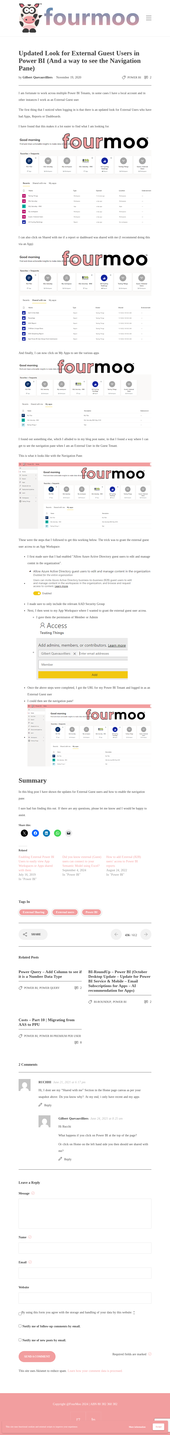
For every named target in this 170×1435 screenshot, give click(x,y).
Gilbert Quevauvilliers (38, 77)
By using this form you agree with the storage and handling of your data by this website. (78, 1312)
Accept (158, 1426)
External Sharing (33, 912)
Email (23, 1262)
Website (24, 1287)
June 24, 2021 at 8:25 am (106, 1118)
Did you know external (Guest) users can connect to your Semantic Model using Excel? (81, 861)
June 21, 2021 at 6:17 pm (69, 1082)
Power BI (134, 77)
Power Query (49, 988)
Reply (48, 1105)
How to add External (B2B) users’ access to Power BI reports (123, 861)
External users (65, 912)
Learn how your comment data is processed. (95, 1371)
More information (137, 1427)
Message (24, 1193)
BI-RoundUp (102, 1001)
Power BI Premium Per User (60, 1036)
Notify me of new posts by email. (44, 1340)
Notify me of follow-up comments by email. (51, 1326)
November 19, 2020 (68, 77)
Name (23, 1237)
